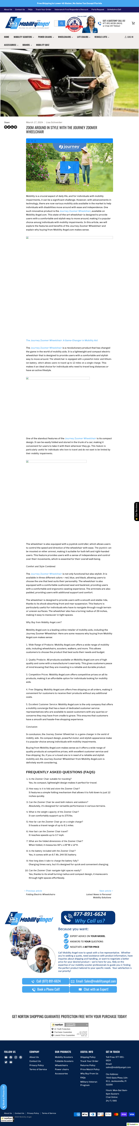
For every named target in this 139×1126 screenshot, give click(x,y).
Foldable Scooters (64, 1061)
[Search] (61, 23)
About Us (8, 10)
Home (6, 36)
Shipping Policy (87, 1057)
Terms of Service (38, 1069)
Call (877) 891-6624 (48, 981)
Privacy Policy (36, 1065)
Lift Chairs (83, 36)
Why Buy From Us (89, 1073)
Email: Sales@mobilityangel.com (95, 981)
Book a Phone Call (3, 1095)
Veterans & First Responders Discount (71, 10)
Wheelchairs (64, 36)
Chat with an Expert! (95, 989)
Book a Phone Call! (48, 989)
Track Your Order (43, 10)
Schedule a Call (114, 10)
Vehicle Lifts (101, 36)
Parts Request (97, 10)
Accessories (10, 44)
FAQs (30, 10)
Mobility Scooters (23, 36)
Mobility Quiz (42, 44)
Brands (26, 44)
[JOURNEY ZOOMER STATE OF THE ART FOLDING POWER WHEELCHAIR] (58, 378)
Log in (130, 36)
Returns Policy (87, 1065)
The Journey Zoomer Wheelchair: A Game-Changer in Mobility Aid (62, 340)
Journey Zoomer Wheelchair (75, 211)
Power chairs (45, 36)
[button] (7, 1119)
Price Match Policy (89, 1069)
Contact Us (20, 10)
